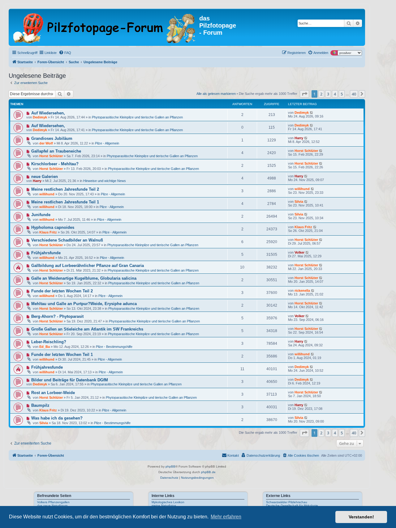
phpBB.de (208, 472)
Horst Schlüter (51, 156)
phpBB (170, 466)
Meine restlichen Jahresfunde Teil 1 (65, 202)
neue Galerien (44, 176)
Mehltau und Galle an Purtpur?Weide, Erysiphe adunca (84, 303)
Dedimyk (40, 117)
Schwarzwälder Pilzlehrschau (286, 502)
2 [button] (321, 94)
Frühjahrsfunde (46, 253)
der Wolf (46, 143)
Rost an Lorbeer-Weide (53, 392)
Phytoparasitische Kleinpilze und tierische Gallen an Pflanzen (137, 117)
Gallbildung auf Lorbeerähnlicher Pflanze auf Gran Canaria (87, 265)
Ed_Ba (44, 346)
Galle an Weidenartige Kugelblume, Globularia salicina (83, 278)
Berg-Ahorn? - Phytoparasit (57, 316)
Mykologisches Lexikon (168, 502)
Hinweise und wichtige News (104, 181)
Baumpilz (40, 405)
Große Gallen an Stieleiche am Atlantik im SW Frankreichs (87, 329)
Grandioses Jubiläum (51, 138)
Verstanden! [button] (361, 516)
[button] (304, 94)
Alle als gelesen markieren (216, 93)
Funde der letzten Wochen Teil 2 (62, 291)
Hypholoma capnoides (52, 227)
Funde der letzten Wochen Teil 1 (62, 354)
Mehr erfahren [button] (226, 516)
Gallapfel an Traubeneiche (56, 151)
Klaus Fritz (48, 232)
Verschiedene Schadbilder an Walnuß (67, 240)
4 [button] (335, 94)
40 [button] (354, 94)
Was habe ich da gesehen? (57, 418)
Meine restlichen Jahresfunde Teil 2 (65, 189)
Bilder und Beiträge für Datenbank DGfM (69, 380)
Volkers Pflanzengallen (53, 502)
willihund (46, 194)
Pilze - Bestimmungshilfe (114, 346)
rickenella (302, 290)
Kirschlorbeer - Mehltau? (55, 164)
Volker (299, 252)
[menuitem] (65, 52)
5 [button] (342, 94)
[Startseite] (104, 27)
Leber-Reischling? (48, 341)
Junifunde (40, 214)
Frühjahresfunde (47, 367)
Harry (299, 138)
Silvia (299, 201)
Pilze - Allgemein (107, 143)
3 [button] (328, 94)
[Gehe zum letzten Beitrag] (312, 112)
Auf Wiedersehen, (48, 113)
